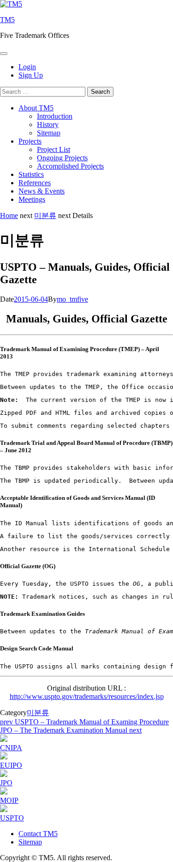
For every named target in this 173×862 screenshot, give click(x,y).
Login (27, 67)
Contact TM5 (38, 834)
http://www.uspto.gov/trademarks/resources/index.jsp (87, 696)
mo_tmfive (72, 299)
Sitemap (48, 133)
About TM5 (36, 108)
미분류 (45, 215)
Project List (53, 149)
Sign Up (30, 75)
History (48, 124)
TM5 (7, 20)
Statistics (31, 174)
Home (9, 215)
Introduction (54, 116)
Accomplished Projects (70, 166)
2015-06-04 (31, 299)
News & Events (41, 191)
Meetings (31, 199)
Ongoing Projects (62, 158)
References (34, 183)
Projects (30, 141)
